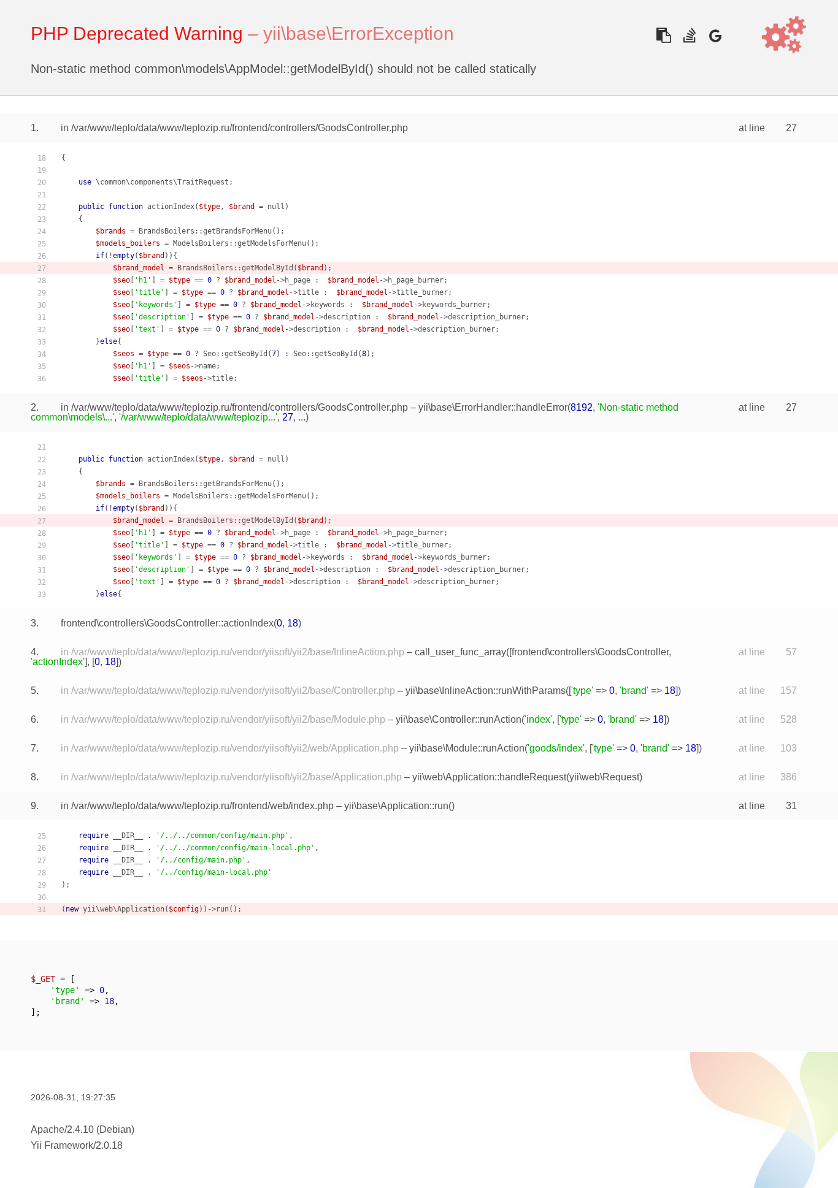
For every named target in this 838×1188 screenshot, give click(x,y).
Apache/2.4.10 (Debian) (82, 1129)
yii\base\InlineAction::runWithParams (486, 690)
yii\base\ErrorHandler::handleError (492, 407)
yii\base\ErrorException (358, 33)
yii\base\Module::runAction (467, 748)
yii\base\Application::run (396, 806)
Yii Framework (62, 1145)
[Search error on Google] (715, 35)
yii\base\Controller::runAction (458, 719)
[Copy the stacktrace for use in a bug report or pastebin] (663, 35)
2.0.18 (109, 1145)
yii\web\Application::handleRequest (489, 777)
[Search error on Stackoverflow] (689, 35)
